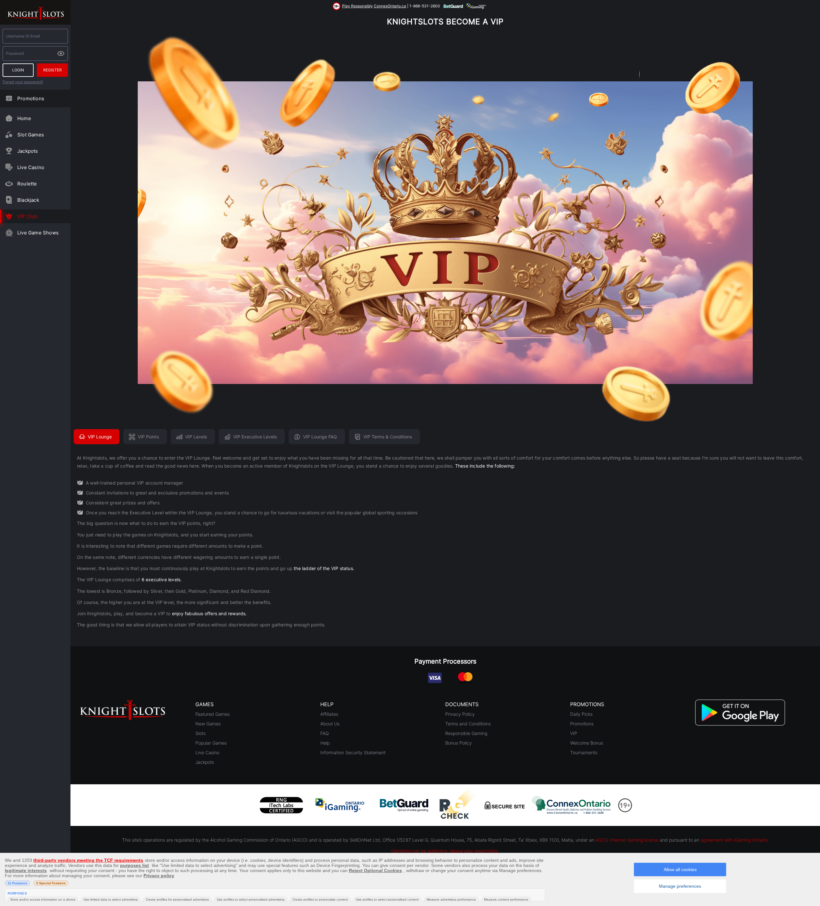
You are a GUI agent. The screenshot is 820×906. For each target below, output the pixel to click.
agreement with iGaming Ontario (734, 840)
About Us (330, 723)
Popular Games (211, 743)
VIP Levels (196, 436)
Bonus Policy (458, 743)
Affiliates (329, 714)
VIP (573, 733)
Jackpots (27, 151)
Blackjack (28, 200)
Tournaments (583, 752)
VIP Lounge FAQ (320, 436)
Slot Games (30, 135)
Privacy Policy (460, 714)
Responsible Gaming (466, 733)
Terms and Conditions (468, 723)
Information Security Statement (353, 752)
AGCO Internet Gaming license (627, 840)
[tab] (445, 543)
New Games (208, 723)
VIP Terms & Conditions (387, 436)
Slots (200, 733)
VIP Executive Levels (255, 436)
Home (24, 118)
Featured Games (212, 714)
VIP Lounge (100, 436)
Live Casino (30, 167)
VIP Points (148, 436)
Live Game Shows (38, 233)
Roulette (27, 184)
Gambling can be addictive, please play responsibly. (445, 850)
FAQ (324, 733)
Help (325, 743)
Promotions (30, 98)
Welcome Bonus (586, 743)
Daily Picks (581, 714)
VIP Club (27, 216)
